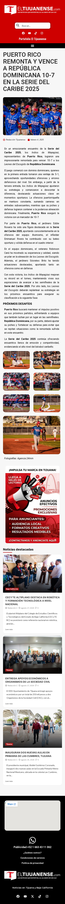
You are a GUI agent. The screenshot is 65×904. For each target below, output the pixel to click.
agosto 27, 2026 (27, 608)
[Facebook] (23, 33)
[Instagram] (42, 33)
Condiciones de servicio (32, 858)
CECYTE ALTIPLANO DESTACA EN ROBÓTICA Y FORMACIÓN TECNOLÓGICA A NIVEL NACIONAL (32, 601)
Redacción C (13, 608)
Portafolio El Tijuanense (32, 39)
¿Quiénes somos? (32, 853)
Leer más (9, 629)
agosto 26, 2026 (27, 760)
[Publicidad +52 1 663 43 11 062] (32, 840)
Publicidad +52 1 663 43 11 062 (32, 847)
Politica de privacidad (33, 863)
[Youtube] (29, 33)
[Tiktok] (35, 33)
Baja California (12, 589)
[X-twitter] (32, 896)
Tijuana (9, 670)
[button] (32, 45)
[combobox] (32, 26)
